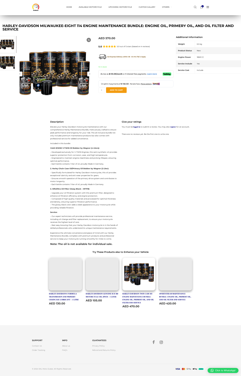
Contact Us (37, 346)
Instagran (161, 342)
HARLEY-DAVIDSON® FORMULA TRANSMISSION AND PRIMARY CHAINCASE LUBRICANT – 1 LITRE (64, 297)
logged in (136, 127)
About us (66, 346)
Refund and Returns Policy (104, 350)
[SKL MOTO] (36, 8)
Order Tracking (38, 350)
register (173, 127)
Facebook (154, 342)
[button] (89, 74)
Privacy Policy (98, 346)
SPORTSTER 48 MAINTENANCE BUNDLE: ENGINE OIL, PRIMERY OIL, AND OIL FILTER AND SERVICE (175, 297)
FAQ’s (64, 350)
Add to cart (116, 90)
